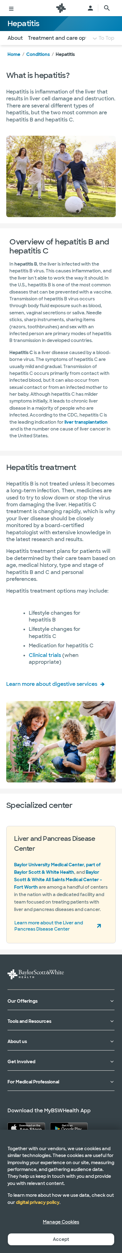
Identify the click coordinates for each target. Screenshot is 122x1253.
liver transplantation (86, 422)
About (15, 38)
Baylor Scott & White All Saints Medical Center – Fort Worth (58, 879)
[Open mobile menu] (11, 8)
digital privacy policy (37, 1202)
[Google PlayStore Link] (69, 1128)
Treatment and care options (63, 38)
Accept (61, 1239)
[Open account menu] (90, 8)
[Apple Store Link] (26, 1128)
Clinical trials (45, 655)
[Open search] (107, 8)
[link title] (61, 8)
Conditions (38, 54)
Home (14, 54)
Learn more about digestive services (51, 684)
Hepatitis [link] (65, 54)
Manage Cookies (61, 1222)
